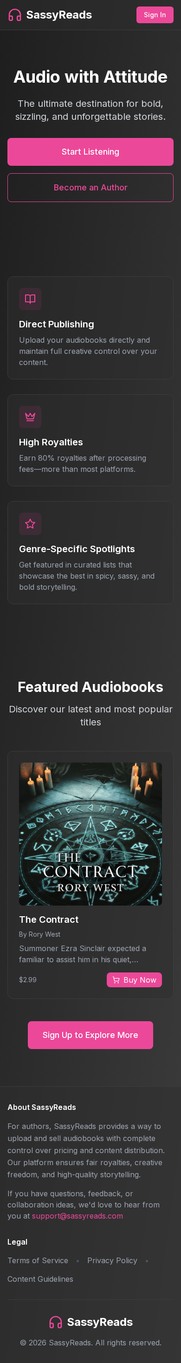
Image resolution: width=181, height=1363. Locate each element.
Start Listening (90, 152)
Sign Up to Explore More (90, 1035)
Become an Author (91, 187)
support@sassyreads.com (77, 1215)
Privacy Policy (112, 1260)
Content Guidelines (40, 1279)
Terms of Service (37, 1260)
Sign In (155, 15)
